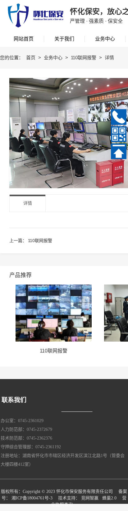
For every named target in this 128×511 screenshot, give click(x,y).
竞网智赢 (89, 498)
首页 (31, 57)
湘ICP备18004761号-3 (32, 498)
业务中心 (54, 57)
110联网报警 (84, 57)
